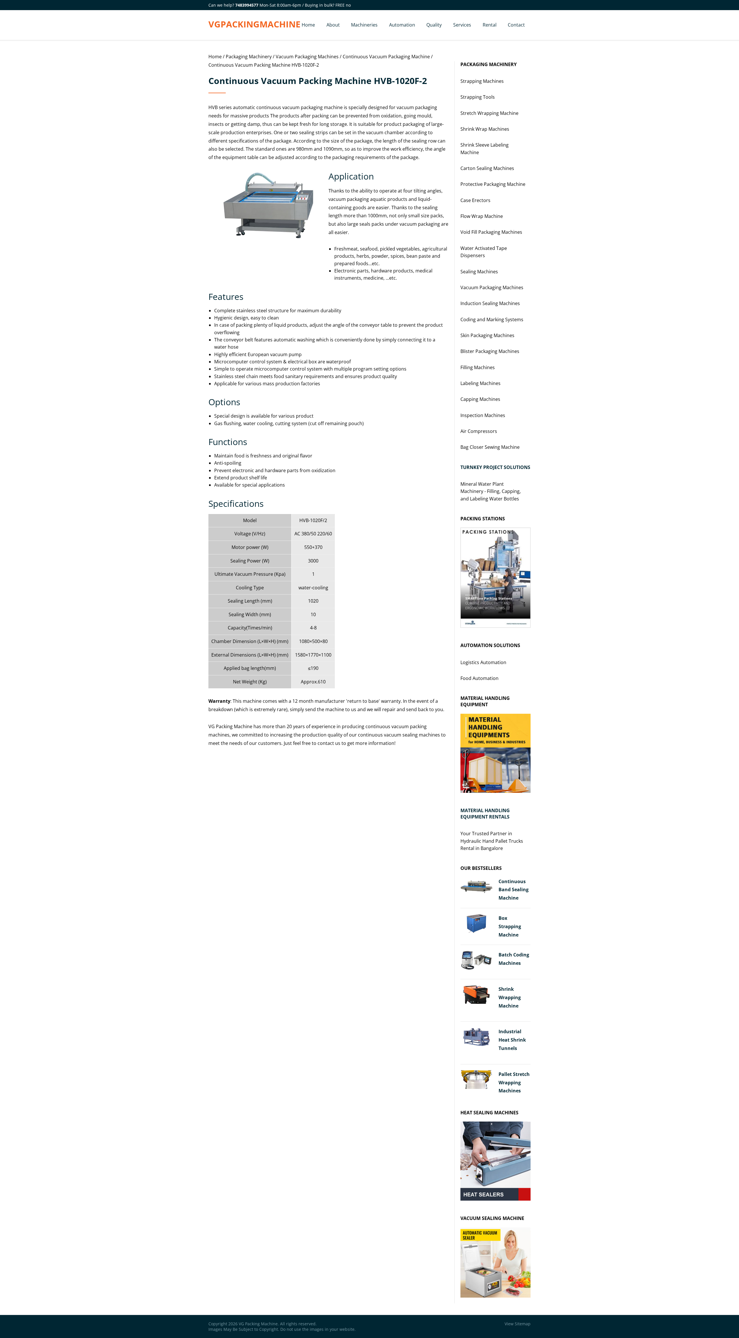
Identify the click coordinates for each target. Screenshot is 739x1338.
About (333, 25)
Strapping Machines (482, 81)
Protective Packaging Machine (492, 184)
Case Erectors (475, 200)
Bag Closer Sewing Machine (490, 447)
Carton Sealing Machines (487, 168)
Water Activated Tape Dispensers (483, 252)
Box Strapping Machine (510, 926)
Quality (434, 25)
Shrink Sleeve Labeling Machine (484, 148)
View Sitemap (518, 1323)
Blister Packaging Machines (489, 351)
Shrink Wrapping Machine (510, 997)
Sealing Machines (479, 271)
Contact (516, 25)
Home (308, 25)
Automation (402, 25)
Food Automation (479, 678)
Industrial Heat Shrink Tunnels (512, 1039)
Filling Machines (477, 367)
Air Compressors (478, 431)
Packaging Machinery (249, 56)
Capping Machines (480, 399)
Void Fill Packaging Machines (491, 232)
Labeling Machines (480, 383)
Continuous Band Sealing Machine (514, 889)
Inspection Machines (482, 415)
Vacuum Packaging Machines (307, 56)
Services (462, 25)
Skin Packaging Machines (487, 335)
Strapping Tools (477, 97)
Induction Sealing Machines (490, 303)
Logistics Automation (483, 662)
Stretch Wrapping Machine (489, 113)
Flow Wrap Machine (481, 216)
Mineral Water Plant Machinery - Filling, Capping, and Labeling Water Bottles (490, 491)
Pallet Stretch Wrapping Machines (514, 1082)
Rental (490, 25)
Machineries (364, 25)
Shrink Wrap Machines (484, 129)
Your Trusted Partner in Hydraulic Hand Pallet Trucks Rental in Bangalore (491, 840)
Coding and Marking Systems (491, 319)
